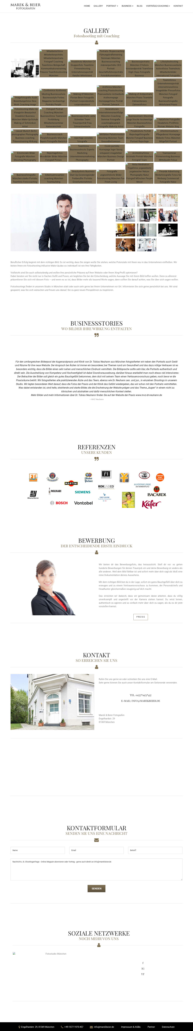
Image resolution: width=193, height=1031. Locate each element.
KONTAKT (178, 6)
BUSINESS (127, 6)
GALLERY (98, 6)
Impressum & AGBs (131, 1027)
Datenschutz (168, 1027)
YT (142, 974)
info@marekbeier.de (104, 1027)
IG (143, 968)
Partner (151, 1027)
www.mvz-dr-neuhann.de (149, 395)
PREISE (140, 617)
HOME (87, 6)
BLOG (139, 6)
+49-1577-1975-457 (73, 1027)
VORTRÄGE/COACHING (157, 6)
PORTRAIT (111, 6)
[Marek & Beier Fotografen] (25, 6)
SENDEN (96, 888)
